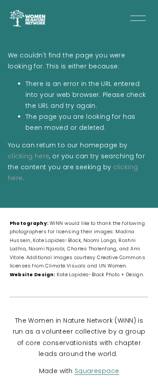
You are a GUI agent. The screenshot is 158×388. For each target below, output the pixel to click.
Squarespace (97, 371)
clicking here (28, 156)
